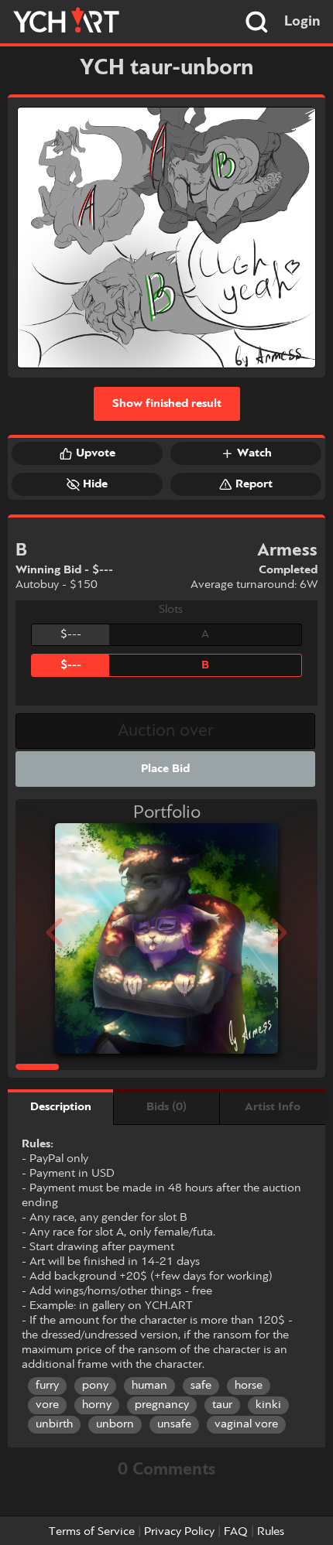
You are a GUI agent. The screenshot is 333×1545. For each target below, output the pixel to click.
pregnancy (162, 1405)
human (149, 1385)
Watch (254, 453)
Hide (95, 484)
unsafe (174, 1424)
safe (201, 1385)
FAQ (236, 1532)
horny (97, 1405)
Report (254, 484)
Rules (270, 1532)
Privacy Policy (179, 1532)
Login (302, 21)
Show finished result (166, 404)
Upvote (95, 453)
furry (47, 1385)
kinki (268, 1405)
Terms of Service (92, 1532)
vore (47, 1405)
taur (222, 1405)
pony (95, 1385)
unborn (115, 1424)
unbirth (54, 1424)
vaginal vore (246, 1424)
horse (249, 1385)
